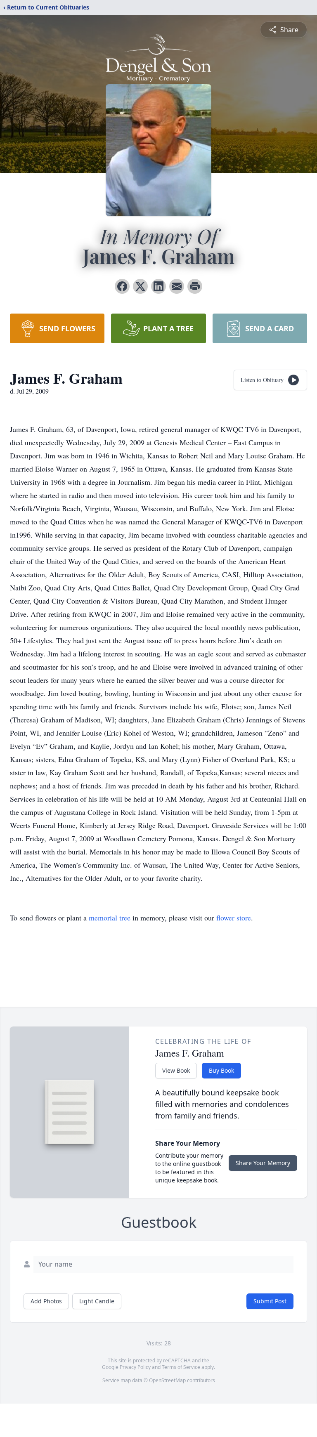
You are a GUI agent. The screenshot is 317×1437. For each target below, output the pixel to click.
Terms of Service (181, 1367)
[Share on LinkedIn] (158, 286)
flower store (233, 918)
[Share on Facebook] (122, 286)
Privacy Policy (135, 1367)
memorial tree (109, 918)
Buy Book (221, 1070)
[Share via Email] (176, 286)
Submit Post (269, 1301)
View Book (176, 1070)
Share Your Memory (263, 1163)
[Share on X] (140, 286)
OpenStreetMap (167, 1380)
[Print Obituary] (194, 286)
